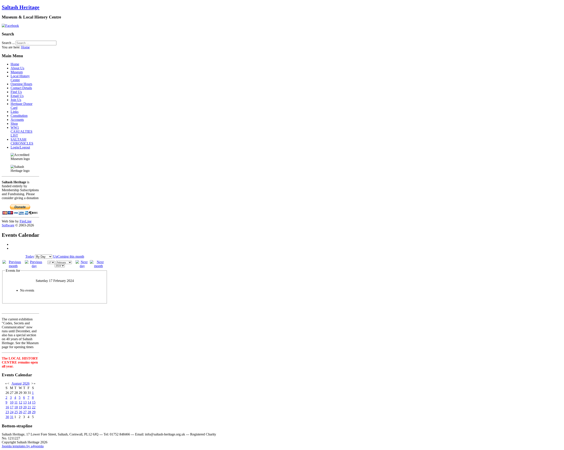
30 (7, 417)
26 (20, 412)
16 (7, 407)
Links (15, 112)
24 (11, 412)
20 (25, 407)
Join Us (16, 100)
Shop (14, 123)
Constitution (19, 116)
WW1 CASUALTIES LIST (21, 131)
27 (25, 412)
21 (29, 407)
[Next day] (82, 266)
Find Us (16, 92)
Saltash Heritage (20, 7)
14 (29, 402)
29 (33, 412)
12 (20, 402)
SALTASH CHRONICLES (22, 141)
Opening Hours (21, 84)
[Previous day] (34, 266)
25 (16, 412)
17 (11, 407)
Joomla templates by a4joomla (23, 446)
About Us (17, 68)
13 (25, 402)
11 (16, 402)
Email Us (17, 96)
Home (25, 47)
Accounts (17, 119)
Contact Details (21, 88)
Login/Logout (20, 147)
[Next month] (98, 266)
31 (11, 417)
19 (20, 407)
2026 (26, 383)
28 (29, 412)
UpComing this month (68, 256)
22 (33, 407)
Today (29, 256)
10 (11, 402)
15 (33, 402)
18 (16, 407)
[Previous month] (13, 266)
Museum (17, 72)
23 (7, 412)
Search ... (8, 43)
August (16, 383)
